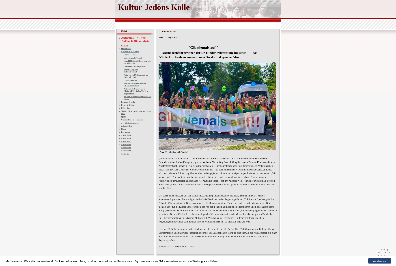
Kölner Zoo (125, 108)
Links (123, 129)
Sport (123, 117)
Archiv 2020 (126, 138)
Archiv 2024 (126, 151)
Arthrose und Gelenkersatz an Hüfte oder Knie (136, 76)
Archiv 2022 (126, 145)
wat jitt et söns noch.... (130, 123)
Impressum (125, 132)
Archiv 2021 (126, 141)
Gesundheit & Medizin (130, 52)
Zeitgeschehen (126, 126)
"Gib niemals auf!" (131, 80)
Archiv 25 (125, 154)
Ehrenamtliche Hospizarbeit (135, 66)
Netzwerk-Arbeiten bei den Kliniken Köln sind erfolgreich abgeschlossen (136, 91)
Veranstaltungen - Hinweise (132, 120)
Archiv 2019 (126, 135)
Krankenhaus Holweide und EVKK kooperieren (135, 84)
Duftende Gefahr (130, 55)
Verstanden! (380, 261)
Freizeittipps (126, 49)
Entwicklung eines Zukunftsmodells (131, 70)
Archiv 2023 (126, 148)
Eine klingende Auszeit (133, 58)
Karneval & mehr (128, 102)
